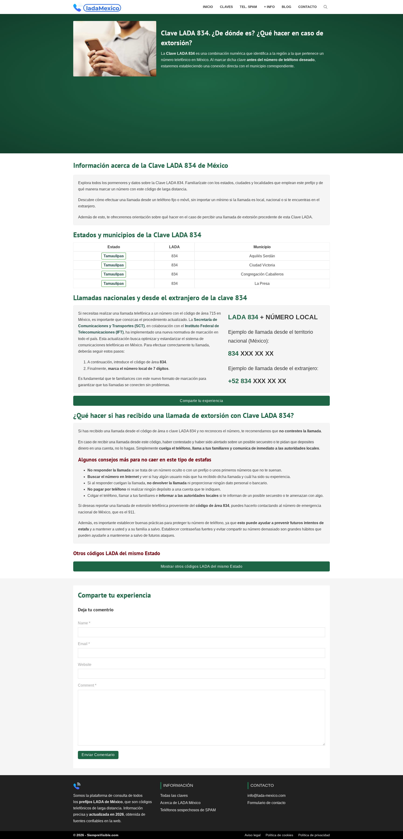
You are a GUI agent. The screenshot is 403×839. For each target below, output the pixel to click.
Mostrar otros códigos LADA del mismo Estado (202, 566)
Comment (87, 685)
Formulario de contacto (266, 803)
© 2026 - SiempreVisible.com (95, 835)
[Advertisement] (201, 111)
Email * (84, 644)
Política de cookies (279, 835)
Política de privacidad (314, 835)
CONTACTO (307, 7)
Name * (84, 623)
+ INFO (269, 7)
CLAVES (226, 7)
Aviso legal (253, 835)
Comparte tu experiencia (201, 401)
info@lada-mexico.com (266, 796)
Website (84, 665)
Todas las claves (174, 796)
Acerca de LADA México (180, 803)
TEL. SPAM (248, 7)
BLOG (286, 7)
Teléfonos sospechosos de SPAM (188, 810)
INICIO (208, 7)
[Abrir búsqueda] (325, 7)
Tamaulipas (114, 256)
